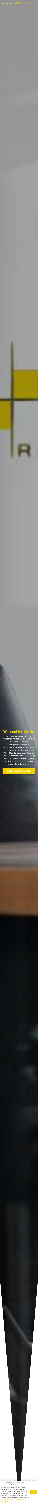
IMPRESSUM (5, 1502)
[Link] (8, 3)
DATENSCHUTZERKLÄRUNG (14, 1500)
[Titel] (31, 3)
